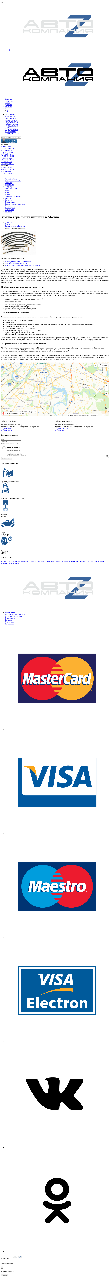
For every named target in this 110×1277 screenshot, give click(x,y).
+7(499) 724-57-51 (11, 118)
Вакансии (8, 212)
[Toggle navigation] (2, 2)
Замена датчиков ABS (71, 561)
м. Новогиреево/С (7, 171)
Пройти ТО (9, 185)
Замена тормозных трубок (89, 561)
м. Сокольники (10, 132)
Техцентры (9, 101)
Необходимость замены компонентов (18, 262)
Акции (7, 103)
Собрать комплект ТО (13, 181)
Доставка (8, 105)
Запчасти (8, 99)
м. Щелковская (10, 128)
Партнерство (10, 202)
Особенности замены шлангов (16, 263)
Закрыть (4, 1275)
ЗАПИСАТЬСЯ (6, 459)
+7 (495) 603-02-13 (12, 134)
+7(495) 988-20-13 (11, 114)
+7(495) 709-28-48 (11, 122)
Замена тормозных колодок (30, 561)
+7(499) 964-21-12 (7, 430)
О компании (9, 210)
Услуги (7, 224)
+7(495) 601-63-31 (11, 126)
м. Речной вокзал (11, 124)
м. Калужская (10, 116)
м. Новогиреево (11, 120)
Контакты (8, 107)
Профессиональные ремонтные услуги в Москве (23, 265)
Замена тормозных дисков (10, 561)
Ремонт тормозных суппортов (52, 561)
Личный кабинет (11, 179)
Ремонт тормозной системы (15, 226)
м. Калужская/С (6, 167)
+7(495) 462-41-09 (11, 130)
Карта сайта (9, 624)
